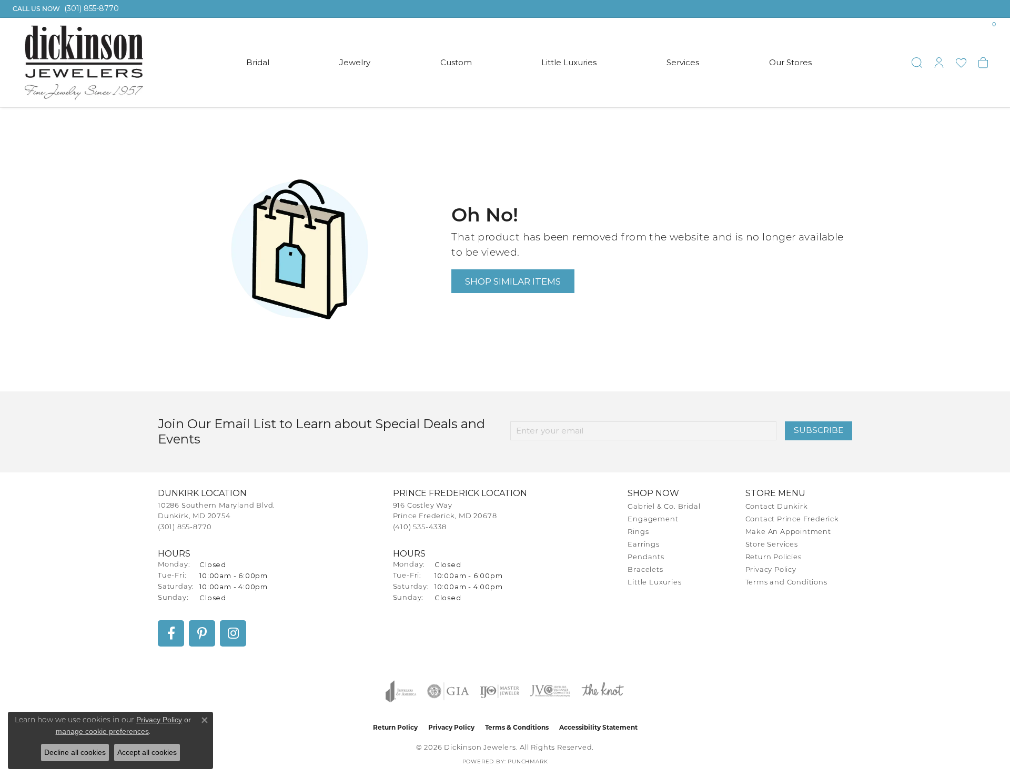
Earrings (643, 544)
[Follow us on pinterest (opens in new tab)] (202, 633)
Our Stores (790, 62)
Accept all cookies (147, 752)
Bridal (257, 62)
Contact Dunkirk (776, 506)
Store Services (771, 544)
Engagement (653, 519)
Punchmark (528, 762)
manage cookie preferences (102, 731)
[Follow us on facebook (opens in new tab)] (171, 633)
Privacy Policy (770, 570)
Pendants (646, 557)
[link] (65, 9)
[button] (917, 62)
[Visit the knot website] (602, 691)
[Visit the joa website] (401, 691)
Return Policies (773, 557)
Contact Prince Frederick (792, 519)
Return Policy (395, 727)
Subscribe (818, 430)
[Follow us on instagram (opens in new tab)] (233, 633)
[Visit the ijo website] (499, 691)
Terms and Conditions (786, 582)
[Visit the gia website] (448, 691)
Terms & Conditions (517, 727)
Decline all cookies (75, 752)
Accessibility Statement (598, 727)
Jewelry (354, 62)
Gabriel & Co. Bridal (664, 506)
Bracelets (645, 570)
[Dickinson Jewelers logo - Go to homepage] (84, 62)
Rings (638, 532)
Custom (456, 62)
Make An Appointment (788, 532)
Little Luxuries (569, 62)
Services (682, 62)
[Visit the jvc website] (550, 691)
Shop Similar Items (513, 281)
